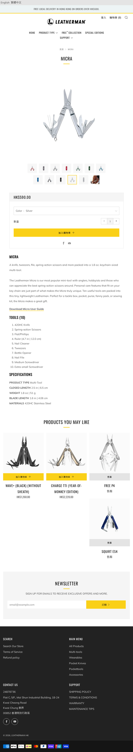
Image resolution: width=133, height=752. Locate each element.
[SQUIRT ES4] (109, 519)
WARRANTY (76, 703)
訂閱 (104, 604)
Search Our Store (13, 646)
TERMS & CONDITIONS (83, 697)
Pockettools (76, 669)
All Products (76, 646)
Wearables (75, 657)
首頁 (62, 49)
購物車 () (115, 17)
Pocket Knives (77, 663)
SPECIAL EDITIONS (94, 32)
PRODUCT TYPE (47, 32)
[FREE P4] (109, 453)
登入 (103, 17)
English (5, 2)
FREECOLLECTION (71, 32)
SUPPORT (65, 37)
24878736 (9, 691)
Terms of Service (13, 651)
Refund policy (11, 657)
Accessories (76, 674)
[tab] (32, 168)
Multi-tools (75, 651)
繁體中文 (16, 2)
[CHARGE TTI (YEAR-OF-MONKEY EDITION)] (66, 453)
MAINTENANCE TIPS (81, 709)
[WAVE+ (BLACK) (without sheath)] (23, 453)
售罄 (109, 476)
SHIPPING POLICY (80, 691)
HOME (32, 32)
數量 (16, 221)
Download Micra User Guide (26, 309)
